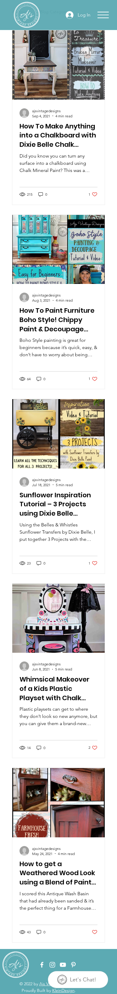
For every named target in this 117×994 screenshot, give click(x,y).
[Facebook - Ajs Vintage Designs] (42, 964)
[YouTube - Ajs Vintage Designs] (63, 964)
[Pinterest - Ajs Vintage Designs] (73, 964)
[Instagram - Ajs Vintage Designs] (52, 964)
